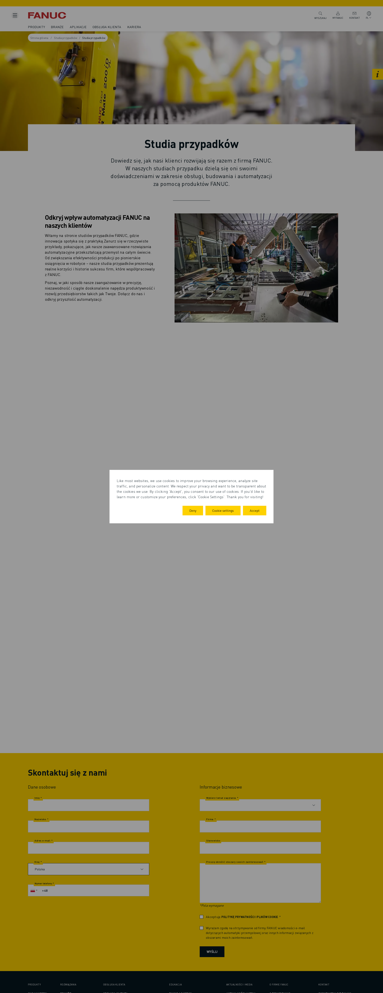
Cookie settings (223, 510)
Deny (192, 510)
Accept (255, 510)
